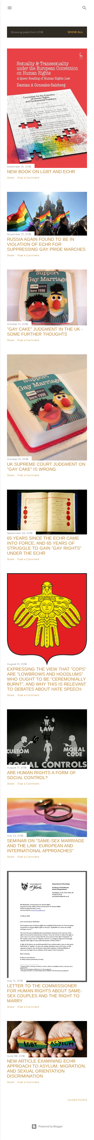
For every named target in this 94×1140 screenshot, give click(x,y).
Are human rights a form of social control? (41, 775)
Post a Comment (28, 177)
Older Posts (77, 1099)
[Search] (84, 7)
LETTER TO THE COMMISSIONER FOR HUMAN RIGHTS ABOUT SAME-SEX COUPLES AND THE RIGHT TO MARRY (44, 993)
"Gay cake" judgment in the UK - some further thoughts (45, 331)
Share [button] (10, 177)
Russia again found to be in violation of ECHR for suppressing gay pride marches (46, 244)
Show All (75, 32)
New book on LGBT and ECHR (41, 171)
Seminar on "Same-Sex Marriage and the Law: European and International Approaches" (45, 845)
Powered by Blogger (50, 1126)
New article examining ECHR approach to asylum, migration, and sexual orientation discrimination (46, 1068)
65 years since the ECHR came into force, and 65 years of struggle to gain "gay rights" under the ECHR (44, 546)
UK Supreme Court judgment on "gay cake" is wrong (46, 467)
